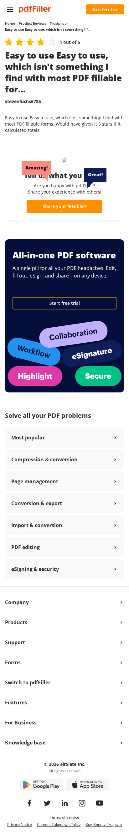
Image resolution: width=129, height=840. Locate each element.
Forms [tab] (13, 662)
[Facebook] (29, 803)
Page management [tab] (34, 481)
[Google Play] (41, 785)
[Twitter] (47, 803)
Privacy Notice (19, 824)
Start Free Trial (105, 9)
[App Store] (87, 785)
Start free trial (64, 303)
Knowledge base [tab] (25, 742)
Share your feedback (65, 206)
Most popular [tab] (28, 437)
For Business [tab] (21, 722)
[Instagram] (82, 803)
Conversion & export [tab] (36, 503)
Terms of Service (64, 817)
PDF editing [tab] (25, 547)
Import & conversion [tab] (36, 525)
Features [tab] (16, 702)
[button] (10, 9)
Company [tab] (17, 602)
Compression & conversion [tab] (44, 459)
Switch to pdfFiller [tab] (27, 682)
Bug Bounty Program (103, 824)
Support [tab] (15, 642)
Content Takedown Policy (58, 824)
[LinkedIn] (64, 803)
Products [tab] (16, 622)
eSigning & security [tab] (35, 569)
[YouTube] (99, 803)
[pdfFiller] (35, 9)
